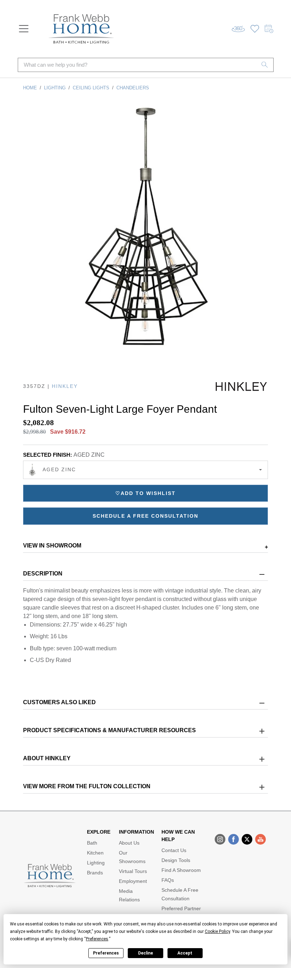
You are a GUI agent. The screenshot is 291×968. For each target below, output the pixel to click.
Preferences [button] (97, 938)
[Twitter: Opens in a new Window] (247, 839)
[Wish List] (255, 29)
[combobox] (145, 470)
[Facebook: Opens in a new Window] (233, 839)
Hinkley (65, 386)
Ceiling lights (91, 87)
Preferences (106, 953)
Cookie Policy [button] (217, 931)
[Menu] (24, 29)
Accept (184, 953)
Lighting (55, 87)
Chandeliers (132, 87)
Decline (145, 953)
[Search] (265, 65)
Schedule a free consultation (145, 516)
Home (30, 87)
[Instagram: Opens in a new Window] (220, 839)
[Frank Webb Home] (81, 29)
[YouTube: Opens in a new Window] (260, 839)
